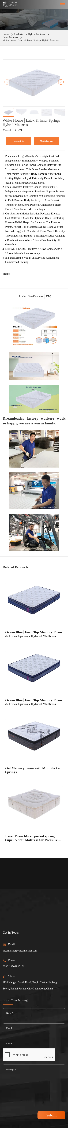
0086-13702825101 (13, 966)
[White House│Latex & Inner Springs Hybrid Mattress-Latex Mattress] (10, 3)
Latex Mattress (10, 37)
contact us (19, 141)
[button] (61, 82)
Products (18, 34)
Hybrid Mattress (36, 34)
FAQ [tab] (48, 296)
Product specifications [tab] (31, 296)
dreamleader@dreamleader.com (20, 950)
